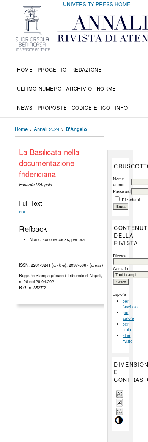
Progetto (52, 69)
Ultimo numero (39, 88)
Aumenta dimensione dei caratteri (119, 411)
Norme (106, 88)
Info (121, 107)
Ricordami (131, 200)
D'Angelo (76, 128)
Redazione (86, 69)
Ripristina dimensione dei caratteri (119, 402)
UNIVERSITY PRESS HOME (96, 4)
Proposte (52, 107)
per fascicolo (130, 304)
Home (25, 69)
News (25, 107)
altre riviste (127, 338)
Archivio (79, 88)
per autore (128, 315)
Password (122, 191)
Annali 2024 (47, 128)
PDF (22, 211)
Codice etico (91, 107)
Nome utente (118, 181)
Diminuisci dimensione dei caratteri (119, 393)
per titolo (127, 326)
